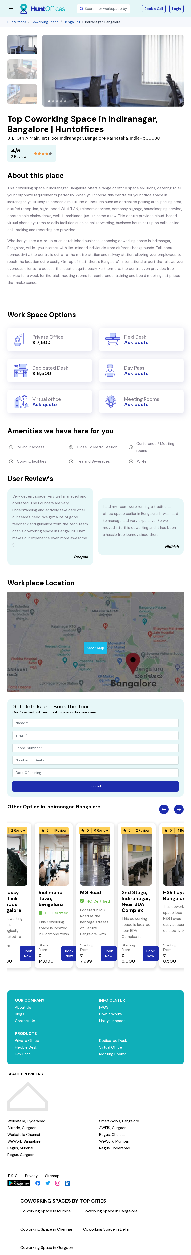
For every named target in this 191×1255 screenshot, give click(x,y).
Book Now (28, 953)
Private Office (27, 1040)
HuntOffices (16, 22)
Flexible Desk (26, 1047)
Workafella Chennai (23, 1134)
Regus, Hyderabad (114, 1148)
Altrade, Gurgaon (21, 1127)
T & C (12, 1175)
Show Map (95, 648)
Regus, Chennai (112, 1134)
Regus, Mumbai (20, 1148)
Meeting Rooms (112, 1054)
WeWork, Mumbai (114, 1141)
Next (179, 809)
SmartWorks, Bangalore (119, 1121)
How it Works (110, 1014)
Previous (164, 809)
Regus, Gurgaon (20, 1154)
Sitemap (52, 1175)
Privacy (31, 1175)
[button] (49, 101)
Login (176, 8)
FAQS (103, 1007)
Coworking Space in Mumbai (45, 1211)
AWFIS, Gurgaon (112, 1127)
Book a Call (154, 8)
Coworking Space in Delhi (106, 1229)
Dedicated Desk (113, 1040)
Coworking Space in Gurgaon (46, 1247)
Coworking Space (45, 22)
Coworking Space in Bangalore (110, 1211)
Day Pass (23, 1054)
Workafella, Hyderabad (26, 1121)
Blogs (19, 1014)
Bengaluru (72, 22)
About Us (23, 1007)
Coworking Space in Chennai (46, 1229)
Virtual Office (110, 1047)
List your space (112, 1020)
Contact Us (25, 1020)
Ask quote (136, 342)
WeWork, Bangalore (24, 1141)
